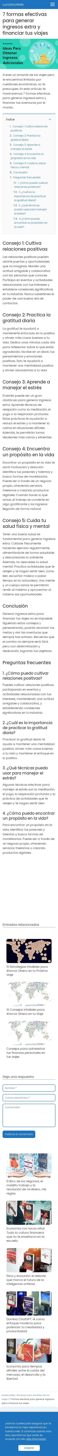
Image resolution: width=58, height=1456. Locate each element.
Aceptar (29, 1448)
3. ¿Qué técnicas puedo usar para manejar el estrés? (30, 209)
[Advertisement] (29, 888)
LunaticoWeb (13, 4)
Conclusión (20, 172)
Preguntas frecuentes (26, 177)
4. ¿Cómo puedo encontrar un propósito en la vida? (31, 223)
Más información (36, 1439)
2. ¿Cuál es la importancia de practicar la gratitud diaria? (30, 196)
